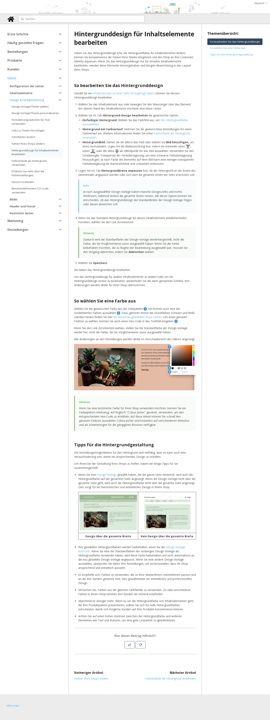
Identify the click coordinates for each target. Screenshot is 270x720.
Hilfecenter (12, 705)
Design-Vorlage (107, 475)
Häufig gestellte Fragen (25, 43)
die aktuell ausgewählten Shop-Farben (137, 317)
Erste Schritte (18, 34)
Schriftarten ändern (23, 137)
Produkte (15, 60)
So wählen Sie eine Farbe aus (227, 48)
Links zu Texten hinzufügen (28, 130)
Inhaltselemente (21, 93)
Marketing (15, 221)
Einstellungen (18, 230)
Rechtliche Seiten (21, 213)
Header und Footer (23, 206)
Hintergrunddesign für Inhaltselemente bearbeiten (35, 152)
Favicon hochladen (23, 182)
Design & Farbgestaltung (27, 100)
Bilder (14, 199)
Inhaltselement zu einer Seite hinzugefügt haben (123, 93)
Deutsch (259, 3)
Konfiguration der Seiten (27, 86)
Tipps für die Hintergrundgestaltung (231, 54)
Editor (12, 78)
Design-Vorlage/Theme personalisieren (35, 113)
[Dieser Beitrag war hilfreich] (130, 644)
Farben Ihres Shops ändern (28, 143)
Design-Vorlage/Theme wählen (30, 106)
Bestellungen (18, 52)
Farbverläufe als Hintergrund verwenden (29, 163)
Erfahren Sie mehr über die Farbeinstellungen (28, 173)
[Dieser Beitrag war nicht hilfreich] (140, 644)
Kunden (13, 69)
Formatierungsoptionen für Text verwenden (31, 121)
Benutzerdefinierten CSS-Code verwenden (30, 190)
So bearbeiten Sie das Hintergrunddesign (235, 41)
